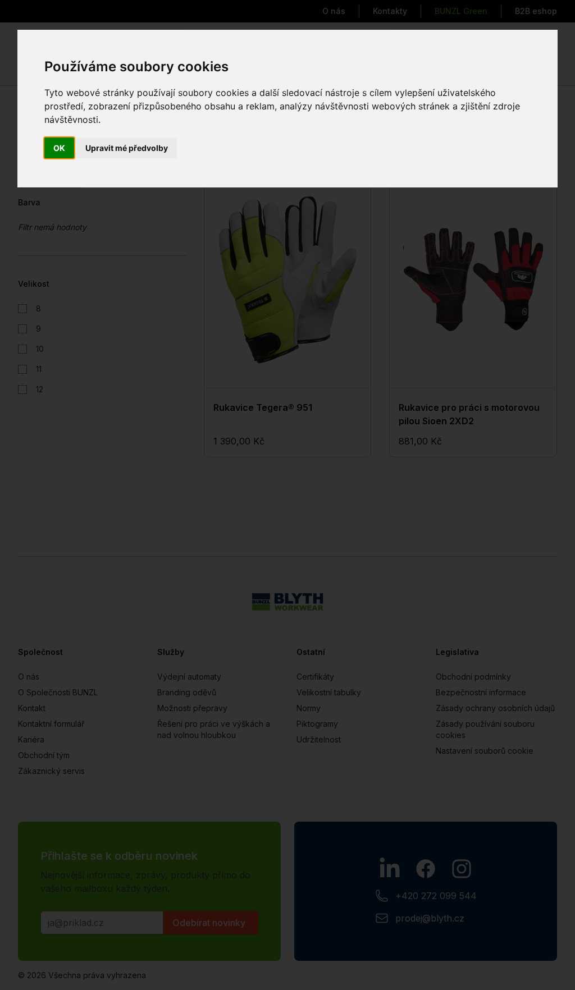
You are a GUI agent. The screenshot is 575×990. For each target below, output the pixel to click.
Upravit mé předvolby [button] (126, 148)
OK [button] (59, 148)
